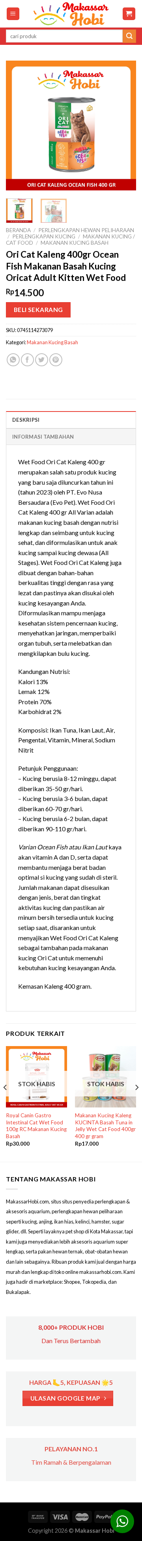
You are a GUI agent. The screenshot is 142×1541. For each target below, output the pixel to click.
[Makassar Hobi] (71, 14)
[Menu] (13, 13)
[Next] (123, 125)
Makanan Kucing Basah (74, 243)
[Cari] (129, 36)
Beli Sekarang (38, 309)
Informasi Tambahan (43, 437)
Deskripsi (25, 420)
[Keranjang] (129, 13)
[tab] (71, 419)
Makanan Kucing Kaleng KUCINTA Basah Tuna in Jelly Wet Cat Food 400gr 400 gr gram (105, 1125)
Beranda (18, 230)
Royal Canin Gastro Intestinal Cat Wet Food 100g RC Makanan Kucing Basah (36, 1125)
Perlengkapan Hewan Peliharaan (86, 230)
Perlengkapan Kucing (43, 236)
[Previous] (18, 125)
